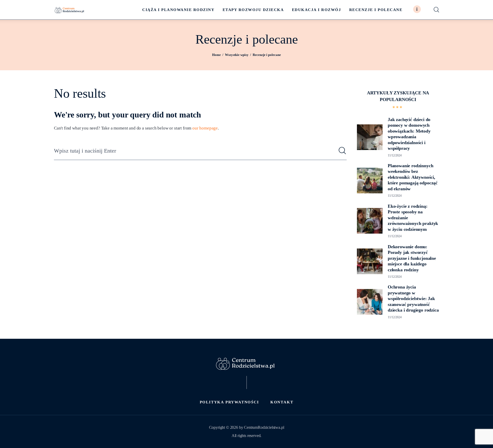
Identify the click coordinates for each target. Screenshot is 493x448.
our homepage (205, 128)
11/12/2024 (395, 155)
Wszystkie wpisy (237, 55)
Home (216, 55)
